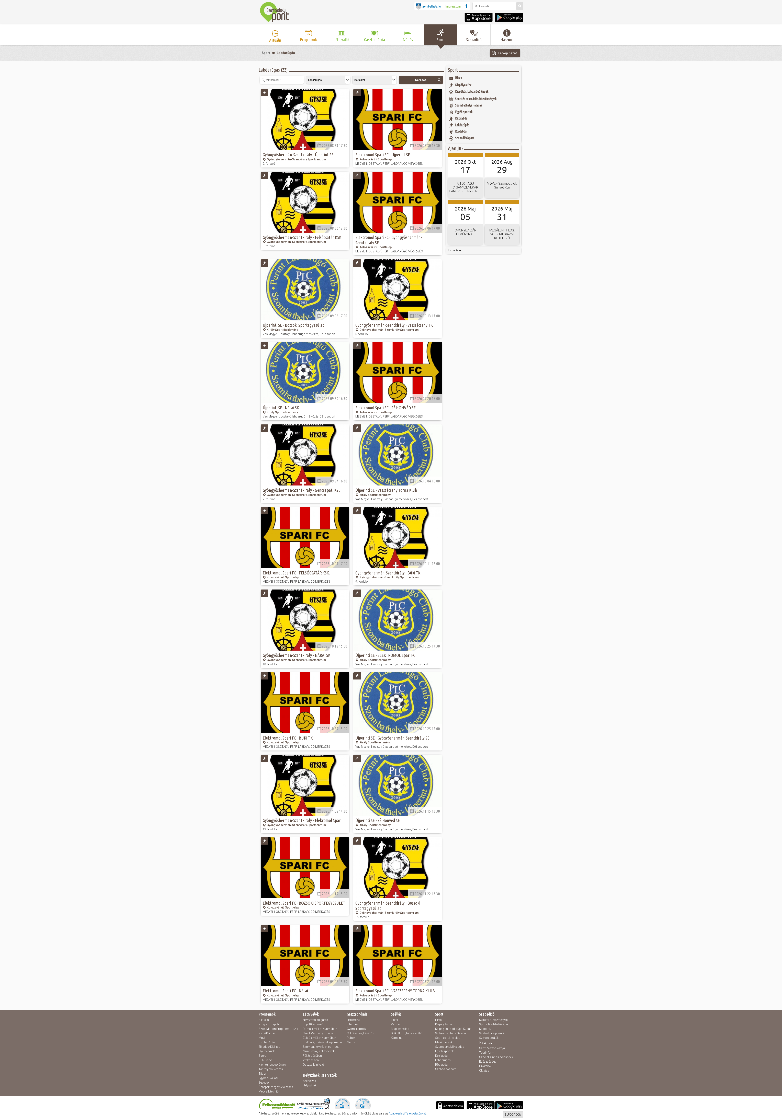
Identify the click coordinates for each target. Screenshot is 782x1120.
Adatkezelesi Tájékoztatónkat (407, 1113)
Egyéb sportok (444, 1051)
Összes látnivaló (313, 1064)
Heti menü (353, 1019)
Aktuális (264, 1019)
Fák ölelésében (312, 1055)
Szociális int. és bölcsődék (496, 1057)
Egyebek (264, 1082)
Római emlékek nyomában (320, 1028)
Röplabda (441, 1064)
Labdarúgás (286, 53)
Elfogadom (513, 1114)
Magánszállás (400, 1028)
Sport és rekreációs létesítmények (447, 1040)
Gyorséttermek (356, 1028)
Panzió (395, 1024)
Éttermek (352, 1024)
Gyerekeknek (267, 1051)
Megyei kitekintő (269, 1091)
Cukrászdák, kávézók (360, 1033)
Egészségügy (487, 1061)
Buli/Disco (265, 1060)
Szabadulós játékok (491, 1033)
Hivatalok (485, 1066)
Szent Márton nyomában (319, 1033)
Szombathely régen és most (321, 1046)
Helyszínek (309, 1085)
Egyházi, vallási (268, 1078)
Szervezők (309, 1081)
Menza (351, 1042)
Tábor (262, 1073)
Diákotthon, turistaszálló (406, 1033)
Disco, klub (486, 1028)
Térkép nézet (507, 53)
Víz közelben (311, 1060)
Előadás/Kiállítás (269, 1046)
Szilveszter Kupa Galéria (450, 1033)
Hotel (394, 1019)
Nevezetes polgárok (315, 1019)
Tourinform (486, 1052)
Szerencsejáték (489, 1037)
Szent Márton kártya (492, 1048)
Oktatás (484, 1070)
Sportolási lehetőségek (493, 1024)
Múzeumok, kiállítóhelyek (319, 1051)
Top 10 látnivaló (313, 1024)
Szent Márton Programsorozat (278, 1028)
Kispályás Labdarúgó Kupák (453, 1028)
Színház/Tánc (268, 1042)
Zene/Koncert (267, 1033)
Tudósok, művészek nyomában (323, 1042)
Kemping (396, 1037)
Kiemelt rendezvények (272, 1064)
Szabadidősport (445, 1069)
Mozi (262, 1037)
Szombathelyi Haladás (449, 1046)
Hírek (438, 1019)
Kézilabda (441, 1055)
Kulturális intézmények (493, 1019)
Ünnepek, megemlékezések (276, 1087)
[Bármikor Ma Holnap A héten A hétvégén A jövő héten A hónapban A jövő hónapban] (374, 80)
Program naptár (269, 1024)
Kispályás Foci (444, 1024)
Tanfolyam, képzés (271, 1069)
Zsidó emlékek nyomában (319, 1037)
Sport (266, 53)
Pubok (351, 1037)
